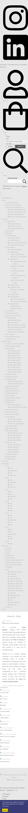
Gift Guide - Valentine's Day (16, 590)
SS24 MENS (12, 496)
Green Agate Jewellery (15, 357)
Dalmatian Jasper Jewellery (13, 397)
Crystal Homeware (11, 235)
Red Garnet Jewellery (12, 426)
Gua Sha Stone (10, 310)
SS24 (10, 494)
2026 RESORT (13, 470)
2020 (7, 541)
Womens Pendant (17, 308)
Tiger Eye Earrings (14, 449)
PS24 (10, 492)
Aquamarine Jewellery (12, 376)
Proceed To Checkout (18, 685)
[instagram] (15, 32)
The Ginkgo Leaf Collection (16, 228)
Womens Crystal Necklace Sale (17, 216)
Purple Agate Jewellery (15, 369)
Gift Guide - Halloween (15, 586)
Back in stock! (9, 231)
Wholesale (9, 567)
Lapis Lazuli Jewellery (12, 409)
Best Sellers (9, 233)
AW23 (11, 510)
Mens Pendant (16, 306)
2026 (7, 466)
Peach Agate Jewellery (15, 365)
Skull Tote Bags (10, 334)
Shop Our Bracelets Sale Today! (17, 209)
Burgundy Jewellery (14, 355)
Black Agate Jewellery (15, 350)
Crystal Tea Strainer (14, 240)
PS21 (10, 529)
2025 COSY (12, 487)
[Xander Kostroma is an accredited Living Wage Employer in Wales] (15, 780)
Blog (7, 569)
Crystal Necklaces (14, 296)
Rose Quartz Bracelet (14, 435)
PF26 (10, 473)
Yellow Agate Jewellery (15, 372)
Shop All (5, 219)
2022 (7, 513)
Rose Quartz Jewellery (12, 430)
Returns (8, 553)
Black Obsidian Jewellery (13, 386)
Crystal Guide (12, 576)
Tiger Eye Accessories (15, 444)
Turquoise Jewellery (11, 456)
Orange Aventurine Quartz (16, 383)
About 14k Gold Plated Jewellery (14, 560)
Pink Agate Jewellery (14, 367)
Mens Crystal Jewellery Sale (13, 205)
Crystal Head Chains (14, 287)
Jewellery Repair (10, 557)
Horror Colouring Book (12, 313)
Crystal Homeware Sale (12, 202)
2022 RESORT (13, 520)
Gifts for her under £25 (15, 223)
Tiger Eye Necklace (14, 452)
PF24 (10, 499)
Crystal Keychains (14, 294)
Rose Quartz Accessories (15, 433)
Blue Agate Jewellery (14, 353)
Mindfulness (12, 597)
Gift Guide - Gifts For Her (15, 581)
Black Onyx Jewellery (12, 388)
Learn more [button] (5, 806)
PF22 (10, 522)
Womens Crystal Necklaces (19, 301)
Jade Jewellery (10, 402)
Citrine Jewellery (10, 395)
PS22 (10, 515)
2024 (7, 489)
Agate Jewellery (10, 348)
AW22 (11, 524)
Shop (3, 621)
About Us (5, 461)
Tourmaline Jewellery (11, 454)
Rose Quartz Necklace (15, 440)
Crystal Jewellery (10, 247)
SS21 (10, 531)
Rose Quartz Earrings (14, 437)
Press (10, 600)
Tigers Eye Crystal (11, 442)
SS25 (10, 480)
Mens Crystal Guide (14, 595)
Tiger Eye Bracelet (14, 447)
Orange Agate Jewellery (15, 362)
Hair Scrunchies (13, 322)
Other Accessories (11, 318)
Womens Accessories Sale (16, 214)
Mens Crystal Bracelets (18, 254)
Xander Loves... (13, 604)
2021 (7, 527)
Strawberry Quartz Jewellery (16, 423)
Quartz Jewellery (10, 416)
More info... (6, 546)
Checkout (20, 146)
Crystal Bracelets (13, 252)
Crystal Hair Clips (13, 285)
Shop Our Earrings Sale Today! (17, 212)
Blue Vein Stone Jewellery (13, 390)
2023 (7, 501)
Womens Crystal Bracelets (19, 256)
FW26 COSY (12, 475)
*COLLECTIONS (10, 221)
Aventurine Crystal (11, 379)
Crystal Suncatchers (14, 238)
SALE (4, 200)
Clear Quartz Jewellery (15, 419)
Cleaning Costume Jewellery (13, 562)
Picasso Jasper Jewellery (12, 414)
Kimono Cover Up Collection (13, 315)
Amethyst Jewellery (11, 374)
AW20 (11, 543)
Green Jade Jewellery (15, 405)
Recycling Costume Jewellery (14, 564)
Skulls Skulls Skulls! (14, 602)
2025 (7, 477)
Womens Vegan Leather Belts (17, 332)
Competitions (12, 574)
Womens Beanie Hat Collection (17, 327)
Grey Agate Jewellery (15, 360)
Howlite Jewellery (10, 400)
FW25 (11, 484)
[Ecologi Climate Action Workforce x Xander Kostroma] (14, 777)
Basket (10, 146)
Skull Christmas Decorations (16, 245)
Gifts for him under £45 (15, 226)
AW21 (10, 539)
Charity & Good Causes (15, 571)
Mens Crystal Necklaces (18, 299)
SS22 (10, 517)
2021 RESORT (13, 534)
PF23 (10, 508)
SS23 (10, 506)
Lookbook (6, 463)
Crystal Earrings (13, 259)
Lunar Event (12, 593)
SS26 (10, 468)
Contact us (9, 607)
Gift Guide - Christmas (15, 579)
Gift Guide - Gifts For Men (16, 583)
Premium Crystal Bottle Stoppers (17, 242)
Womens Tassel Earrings (15, 329)
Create (16, 790)
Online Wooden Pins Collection (17, 325)
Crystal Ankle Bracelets (15, 249)
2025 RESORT (13, 482)
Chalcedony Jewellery (12, 393)
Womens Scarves (10, 339)
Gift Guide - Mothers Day (15, 588)
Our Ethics (9, 548)
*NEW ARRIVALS (7, 198)
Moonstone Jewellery (12, 412)
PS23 (10, 503)
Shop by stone (7, 341)
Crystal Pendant (13, 303)
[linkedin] (15, 61)
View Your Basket (6, 685)
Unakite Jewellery (10, 459)
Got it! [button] (5, 810)
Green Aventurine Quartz (15, 381)
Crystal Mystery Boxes (15, 320)
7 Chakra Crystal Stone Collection (15, 343)
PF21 (10, 536)
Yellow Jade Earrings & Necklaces (18, 407)
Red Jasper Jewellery (11, 428)
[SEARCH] (24, 181)
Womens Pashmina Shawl (13, 336)
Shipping (8, 550)
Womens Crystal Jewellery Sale (14, 207)
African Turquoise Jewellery (13, 346)
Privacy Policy (10, 555)
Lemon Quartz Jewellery (15, 421)
